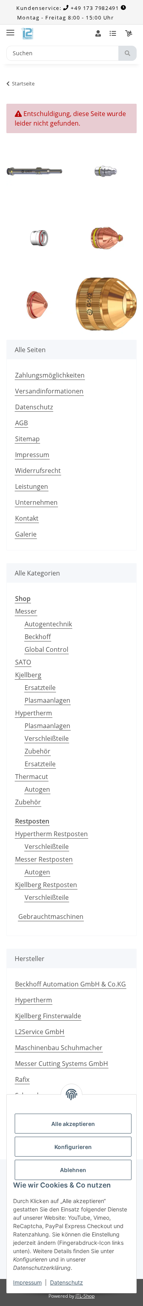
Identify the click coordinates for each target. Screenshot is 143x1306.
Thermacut (31, 776)
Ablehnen (73, 1169)
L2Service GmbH (39, 1031)
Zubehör (37, 751)
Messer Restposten (44, 859)
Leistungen (31, 486)
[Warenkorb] (129, 33)
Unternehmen (36, 502)
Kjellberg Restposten (46, 884)
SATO (23, 662)
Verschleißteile (47, 738)
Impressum (27, 1282)
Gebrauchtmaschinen (50, 916)
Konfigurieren (73, 1146)
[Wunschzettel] (112, 33)
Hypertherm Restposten (51, 833)
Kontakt (27, 518)
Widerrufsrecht (38, 470)
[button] (98, 33)
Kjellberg (28, 674)
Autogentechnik (48, 624)
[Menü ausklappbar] (10, 30)
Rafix (22, 1079)
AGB (21, 423)
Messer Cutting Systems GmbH (61, 1063)
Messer (26, 611)
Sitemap (27, 438)
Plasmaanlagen (47, 700)
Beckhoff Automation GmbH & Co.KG (70, 984)
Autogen (37, 789)
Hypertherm (33, 713)
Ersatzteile (40, 687)
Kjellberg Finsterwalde (48, 1015)
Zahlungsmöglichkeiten (50, 375)
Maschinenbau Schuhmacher (58, 1047)
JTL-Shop (85, 1295)
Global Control (46, 649)
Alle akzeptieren (73, 1123)
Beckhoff (38, 636)
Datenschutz (66, 1282)
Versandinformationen (49, 391)
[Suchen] (127, 53)
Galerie (26, 534)
